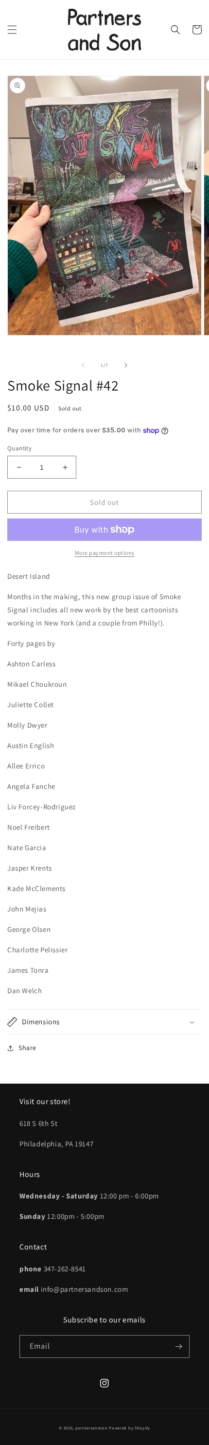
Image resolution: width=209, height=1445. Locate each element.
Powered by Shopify (129, 1427)
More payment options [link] (105, 552)
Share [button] (27, 1047)
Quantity (19, 448)
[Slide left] (83, 365)
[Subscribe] (178, 1346)
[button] (12, 29)
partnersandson (91, 1427)
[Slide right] (126, 365)
